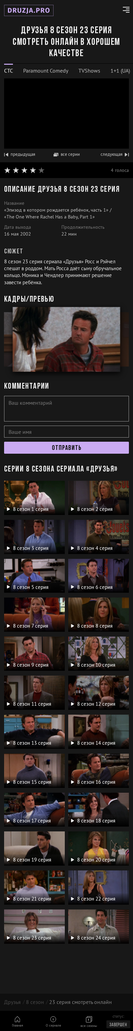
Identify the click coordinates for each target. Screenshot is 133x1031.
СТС (8, 70)
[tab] (8, 71)
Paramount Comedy (45, 70)
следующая (111, 154)
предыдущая (23, 154)
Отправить (67, 448)
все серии (70, 154)
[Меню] (124, 11)
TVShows (89, 70)
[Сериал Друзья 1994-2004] (29, 10)
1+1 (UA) (120, 70)
